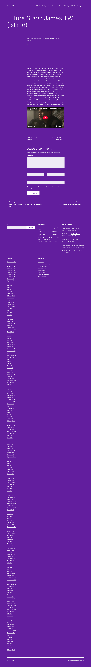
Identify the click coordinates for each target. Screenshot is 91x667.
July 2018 (9, 285)
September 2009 (11, 507)
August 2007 (10, 560)
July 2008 (9, 537)
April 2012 (9, 442)
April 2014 (9, 391)
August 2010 (10, 484)
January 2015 (10, 372)
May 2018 (9, 289)
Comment (30, 155)
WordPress (81, 660)
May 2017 (9, 315)
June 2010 (10, 488)
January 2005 (10, 626)
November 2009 (11, 503)
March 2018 (10, 293)
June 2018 (10, 287)
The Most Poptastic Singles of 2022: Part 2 (47, 241)
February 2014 (11, 395)
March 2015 (10, 368)
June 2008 (10, 539)
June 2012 (10, 437)
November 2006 (11, 580)
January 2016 (10, 346)
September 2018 (11, 281)
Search (9, 224)
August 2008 (10, 535)
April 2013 (9, 416)
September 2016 (11, 329)
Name (29, 171)
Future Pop (51, 6)
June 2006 (10, 590)
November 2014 (11, 376)
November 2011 (11, 452)
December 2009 (11, 501)
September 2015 (11, 355)
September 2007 (11, 558)
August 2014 (10, 382)
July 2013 (9, 410)
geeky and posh (44, 76)
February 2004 (11, 650)
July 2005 (9, 613)
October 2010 (10, 480)
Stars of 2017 (41, 270)
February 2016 (11, 344)
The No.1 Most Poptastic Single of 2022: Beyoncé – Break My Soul (48, 238)
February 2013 (11, 421)
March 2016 (10, 342)
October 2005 (10, 607)
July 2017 (9, 310)
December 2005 (11, 603)
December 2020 (11, 272)
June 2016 (10, 336)
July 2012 (9, 435)
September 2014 (11, 380)
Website (29, 179)
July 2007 (9, 563)
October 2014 (10, 378)
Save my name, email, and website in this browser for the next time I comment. (45, 187)
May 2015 (9, 363)
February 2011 (10, 471)
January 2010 (10, 499)
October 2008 (10, 531)
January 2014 (10, 397)
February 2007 (11, 573)
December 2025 (11, 262)
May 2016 (9, 338)
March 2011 (10, 469)
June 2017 (9, 312)
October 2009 (10, 505)
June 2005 (10, 616)
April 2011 (9, 467)
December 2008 (11, 527)
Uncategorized (42, 276)
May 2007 (9, 567)
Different (33, 85)
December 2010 (11, 476)
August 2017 (10, 308)
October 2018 (10, 278)
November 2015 (11, 351)
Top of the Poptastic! (43, 274)
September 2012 (11, 431)
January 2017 (10, 321)
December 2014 (11, 374)
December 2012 (11, 425)
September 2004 (11, 635)
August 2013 (10, 408)
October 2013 (10, 404)
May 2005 (9, 618)
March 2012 (10, 444)
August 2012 (10, 433)
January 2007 (10, 575)
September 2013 (11, 406)
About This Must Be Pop (39, 6)
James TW (61, 139)
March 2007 (10, 571)
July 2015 (9, 359)
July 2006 (9, 588)
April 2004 (10, 645)
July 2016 (9, 334)
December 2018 (11, 276)
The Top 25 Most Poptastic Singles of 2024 (48, 232)
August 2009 (10, 510)
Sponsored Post (42, 268)
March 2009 (10, 520)
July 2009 (9, 512)
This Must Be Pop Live (77, 6)
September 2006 (11, 584)
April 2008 (10, 543)
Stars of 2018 (41, 272)
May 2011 (9, 465)
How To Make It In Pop (62, 6)
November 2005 (11, 605)
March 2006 (10, 596)
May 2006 (9, 592)
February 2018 (11, 295)
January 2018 (10, 298)
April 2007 (9, 569)
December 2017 (11, 300)
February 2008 (11, 548)
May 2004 (9, 643)
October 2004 (11, 633)
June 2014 (10, 387)
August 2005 (10, 611)
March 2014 (10, 393)
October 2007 (10, 556)
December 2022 (11, 268)
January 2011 (10, 474)
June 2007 (10, 565)
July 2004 (9, 639)
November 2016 (11, 325)
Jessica (30, 139)
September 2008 (11, 533)
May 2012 (9, 440)
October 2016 (10, 327)
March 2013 (10, 418)
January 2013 (10, 423)
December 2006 (11, 577)
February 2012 (11, 446)
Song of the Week (42, 266)
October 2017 (10, 304)
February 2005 (11, 624)
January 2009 (10, 524)
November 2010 (11, 478)
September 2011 (11, 457)
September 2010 (11, 482)
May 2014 (9, 389)
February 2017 (11, 319)
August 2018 (10, 283)
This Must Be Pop (14, 6)
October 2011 (10, 454)
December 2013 (11, 399)
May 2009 (9, 516)
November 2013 (11, 401)
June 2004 (10, 641)
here (56, 38)
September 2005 (11, 609)
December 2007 (11, 552)
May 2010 (9, 491)
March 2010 (10, 495)
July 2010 (9, 486)
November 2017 (11, 302)
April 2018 (9, 291)
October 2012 (10, 429)
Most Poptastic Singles (44, 264)
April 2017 (9, 317)
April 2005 (10, 620)
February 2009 (11, 522)
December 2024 (11, 264)
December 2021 (11, 270)
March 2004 (10, 647)
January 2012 (10, 448)
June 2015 (10, 361)
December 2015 (11, 348)
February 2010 (11, 497)
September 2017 (11, 306)
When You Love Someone (42, 104)
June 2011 (9, 463)
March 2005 (10, 622)
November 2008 (11, 529)
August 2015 (10, 357)
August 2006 (10, 586)
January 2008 (10, 550)
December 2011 (11, 450)
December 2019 (11, 274)
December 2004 (11, 628)
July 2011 (9, 461)
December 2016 (11, 323)
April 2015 (9, 365)
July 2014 (9, 384)
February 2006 (11, 599)
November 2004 (11, 630)
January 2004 (10, 652)
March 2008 (10, 546)
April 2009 (10, 518)
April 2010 (9, 493)
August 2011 (10, 459)
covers (40, 95)
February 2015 (11, 370)
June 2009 (10, 514)
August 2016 (10, 332)
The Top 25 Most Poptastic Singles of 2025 (48, 228)
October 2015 (10, 353)
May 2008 (9, 541)
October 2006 (10, 582)
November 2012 (11, 427)
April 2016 (9, 340)
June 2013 (10, 412)
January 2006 (10, 601)
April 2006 (10, 594)
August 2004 (10, 637)
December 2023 (11, 266)
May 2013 (9, 414)
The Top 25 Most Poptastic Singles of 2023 (48, 235)
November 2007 (11, 554)
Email (48, 171)
